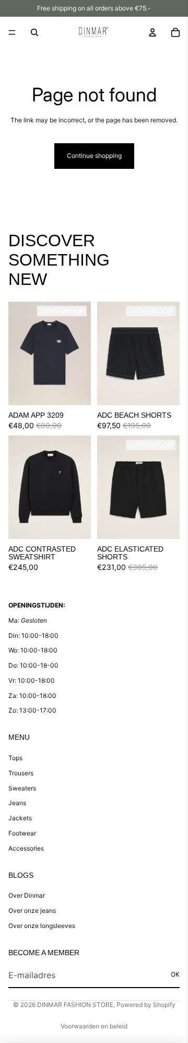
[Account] (152, 32)
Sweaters (22, 788)
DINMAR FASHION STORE (75, 1004)
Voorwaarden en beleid (94, 1026)
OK (175, 974)
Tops (15, 758)
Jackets (20, 818)
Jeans (17, 803)
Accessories (26, 848)
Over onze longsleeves (41, 926)
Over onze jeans (32, 910)
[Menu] (12, 32)
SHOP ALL (164, 284)
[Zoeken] (34, 32)
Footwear (22, 833)
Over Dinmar (26, 895)
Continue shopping (94, 155)
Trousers (20, 773)
